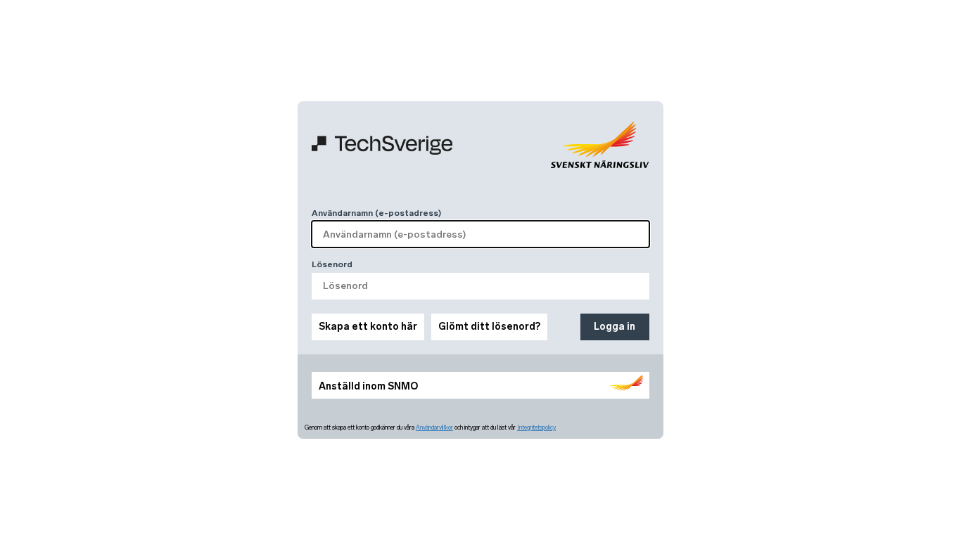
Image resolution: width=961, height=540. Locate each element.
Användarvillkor (434, 427)
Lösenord (332, 264)
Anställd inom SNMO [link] (368, 386)
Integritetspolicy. (536, 427)
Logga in (614, 327)
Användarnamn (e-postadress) (376, 213)
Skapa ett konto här (368, 327)
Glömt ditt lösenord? (489, 327)
